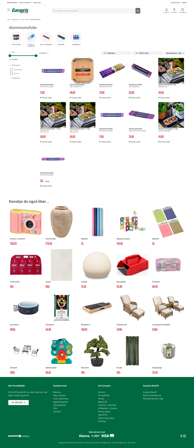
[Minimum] (10, 55)
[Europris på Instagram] (184, 436)
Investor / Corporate (107, 405)
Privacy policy (104, 411)
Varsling (101, 421)
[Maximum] (36, 55)
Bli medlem (17, 402)
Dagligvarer (16, 19)
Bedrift (184, 2)
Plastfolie (61, 44)
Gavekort (57, 411)
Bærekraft (102, 402)
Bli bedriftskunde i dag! (153, 398)
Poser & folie (25, 19)
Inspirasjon (37, 2)
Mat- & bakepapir (46, 44)
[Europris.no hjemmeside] (20, 10)
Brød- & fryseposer (31, 45)
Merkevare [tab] (15, 65)
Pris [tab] (13, 52)
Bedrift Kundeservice (152, 395)
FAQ (55, 408)
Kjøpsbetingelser (60, 402)
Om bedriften (104, 395)
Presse (101, 398)
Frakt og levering (60, 398)
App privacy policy (106, 418)
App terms (102, 415)
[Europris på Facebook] (181, 436)
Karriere (101, 392)
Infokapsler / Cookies (107, 408)
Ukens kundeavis (25, 2)
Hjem (9, 19)
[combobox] (96, 11)
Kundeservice (175, 2)
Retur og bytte (59, 395)
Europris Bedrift (150, 392)
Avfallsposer (76, 44)
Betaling (57, 392)
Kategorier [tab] (15, 78)
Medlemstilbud (12, 2)
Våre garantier (59, 405)
